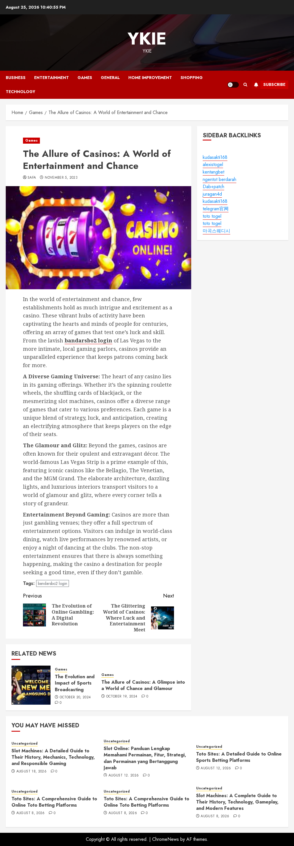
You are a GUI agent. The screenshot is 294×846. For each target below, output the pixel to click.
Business (16, 77)
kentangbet (213, 172)
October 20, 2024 (75, 697)
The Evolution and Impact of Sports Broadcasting (74, 683)
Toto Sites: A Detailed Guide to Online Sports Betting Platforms (239, 757)
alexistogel (213, 164)
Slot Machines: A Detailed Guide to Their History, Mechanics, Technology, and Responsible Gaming (53, 757)
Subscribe (274, 84)
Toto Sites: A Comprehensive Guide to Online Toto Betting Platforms (54, 801)
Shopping (192, 77)
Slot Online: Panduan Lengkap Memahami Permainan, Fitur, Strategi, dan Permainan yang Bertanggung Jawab (145, 758)
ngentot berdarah (219, 179)
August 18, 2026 (31, 771)
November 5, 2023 (61, 178)
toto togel (212, 216)
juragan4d (212, 194)
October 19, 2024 (122, 696)
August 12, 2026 (124, 775)
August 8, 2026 (30, 813)
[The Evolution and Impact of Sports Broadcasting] (31, 685)
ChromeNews (165, 839)
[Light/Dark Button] (233, 85)
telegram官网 (216, 208)
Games (85, 77)
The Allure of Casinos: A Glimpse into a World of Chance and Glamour (143, 685)
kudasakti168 (215, 157)
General (110, 77)
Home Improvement (150, 77)
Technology (20, 92)
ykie (147, 38)
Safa (32, 178)
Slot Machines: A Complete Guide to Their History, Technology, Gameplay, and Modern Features (237, 802)
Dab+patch (213, 186)
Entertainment (51, 77)
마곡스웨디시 (216, 231)
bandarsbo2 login (52, 583)
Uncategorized (24, 743)
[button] (245, 84)
